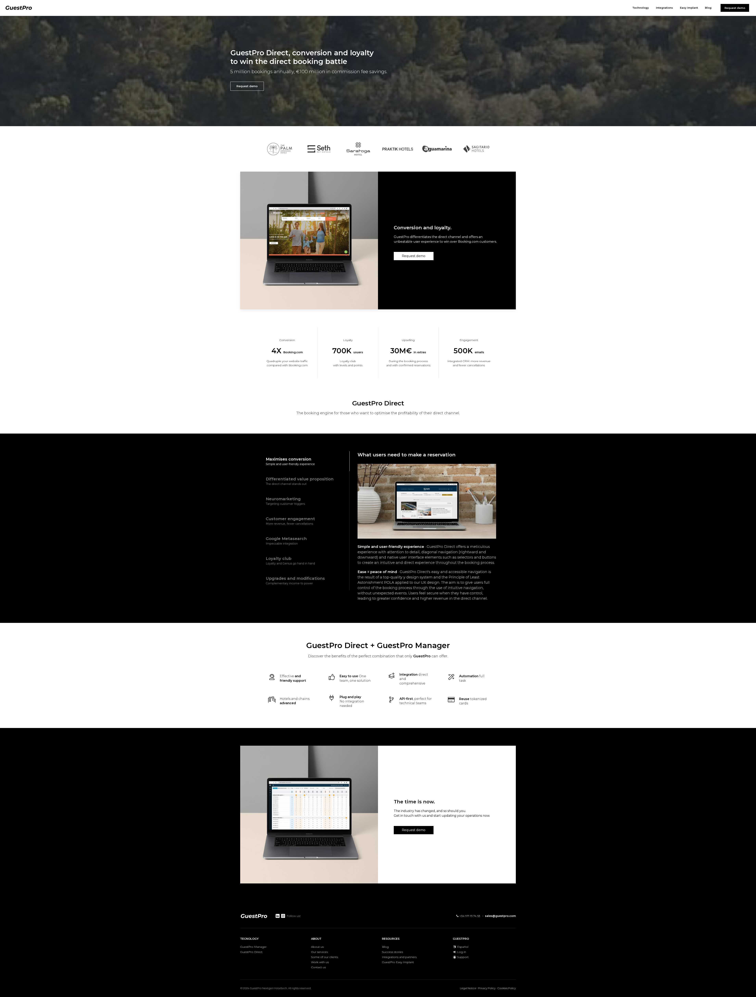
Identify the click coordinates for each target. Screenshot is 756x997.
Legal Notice (468, 988)
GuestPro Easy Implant (398, 962)
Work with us (320, 962)
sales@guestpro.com (500, 916)
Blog (385, 947)
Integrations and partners (399, 957)
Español (462, 947)
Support (462, 957)
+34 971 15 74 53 (469, 916)
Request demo (734, 7)
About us (317, 947)
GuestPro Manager (253, 947)
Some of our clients (324, 957)
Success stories (392, 952)
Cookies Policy (506, 988)
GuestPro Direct (251, 952)
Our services (319, 952)
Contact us (318, 967)
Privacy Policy (487, 988)
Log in (461, 952)
